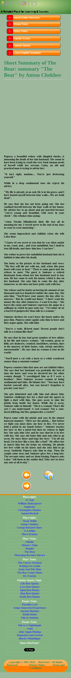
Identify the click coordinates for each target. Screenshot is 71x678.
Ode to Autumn (29, 617)
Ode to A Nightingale (29, 625)
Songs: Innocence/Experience (29, 607)
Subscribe (62, 4)
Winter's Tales (30, 545)
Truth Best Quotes (29, 596)
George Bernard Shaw (29, 527)
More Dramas (29, 534)
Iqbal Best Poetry (29, 590)
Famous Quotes (21, 45)
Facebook (55, 4)
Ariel (30, 628)
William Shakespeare (29, 503)
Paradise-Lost (29, 604)
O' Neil (30, 500)
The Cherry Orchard (30, 562)
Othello (30, 542)
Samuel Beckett (29, 513)
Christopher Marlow (29, 510)
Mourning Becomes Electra (29, 555)
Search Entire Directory (26, 17)
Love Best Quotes (29, 586)
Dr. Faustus (29, 576)
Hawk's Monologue (29, 638)
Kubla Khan (30, 614)
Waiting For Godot (29, 566)
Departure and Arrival (29, 635)
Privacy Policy (37, 665)
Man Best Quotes (29, 593)
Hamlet (30, 548)
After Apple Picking (29, 631)
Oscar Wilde (30, 521)
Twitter (48, 4)
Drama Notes (20, 24)
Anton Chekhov (30, 524)
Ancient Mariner (29, 611)
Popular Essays (21, 38)
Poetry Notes (20, 31)
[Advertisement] (35, 119)
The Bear (29, 551)
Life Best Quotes (29, 583)
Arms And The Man (29, 569)
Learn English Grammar (27, 52)
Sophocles (29, 506)
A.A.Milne (30, 530)
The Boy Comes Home (29, 572)
